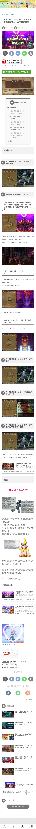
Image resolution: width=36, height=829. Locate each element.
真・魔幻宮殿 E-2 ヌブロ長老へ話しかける (17, 129)
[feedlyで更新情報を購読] (18, 693)
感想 (11, 141)
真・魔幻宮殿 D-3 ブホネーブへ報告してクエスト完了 (17, 135)
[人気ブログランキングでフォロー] (16, 72)
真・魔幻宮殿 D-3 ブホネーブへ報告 (17, 123)
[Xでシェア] (5, 53)
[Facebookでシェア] (11, 53)
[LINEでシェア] (24, 53)
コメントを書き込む (18, 806)
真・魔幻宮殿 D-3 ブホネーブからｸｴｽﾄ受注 (17, 112)
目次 (17, 102)
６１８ (14, 664)
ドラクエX (6, 664)
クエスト (6, 661)
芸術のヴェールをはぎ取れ (11, 667)
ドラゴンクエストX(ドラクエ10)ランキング (15, 65)
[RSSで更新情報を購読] (27, 693)
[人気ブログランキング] (13, 633)
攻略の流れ (13, 107)
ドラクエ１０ (16, 661)
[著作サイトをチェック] (8, 693)
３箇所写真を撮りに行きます (17, 117)
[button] (30, 53)
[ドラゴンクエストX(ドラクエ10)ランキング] (12, 61)
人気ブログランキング (9, 644)
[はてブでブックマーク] (18, 53)
